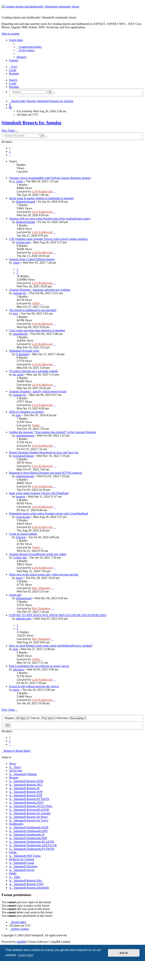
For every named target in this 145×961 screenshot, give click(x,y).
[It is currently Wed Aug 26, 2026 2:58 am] (10, 107)
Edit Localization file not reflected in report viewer (39, 666)
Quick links (16, 40)
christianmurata (25, 435)
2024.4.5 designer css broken (26, 411)
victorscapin (23, 242)
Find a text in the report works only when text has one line (43, 574)
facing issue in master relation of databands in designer (41, 198)
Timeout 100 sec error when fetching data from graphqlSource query (50, 218)
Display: (10, 718)
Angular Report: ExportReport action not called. (37, 554)
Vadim (36, 303)
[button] (10, 154)
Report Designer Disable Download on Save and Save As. (44, 452)
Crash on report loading (23, 533)
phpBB (21, 941)
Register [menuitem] (14, 73)
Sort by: (36, 718)
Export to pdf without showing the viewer (34, 686)
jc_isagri (18, 181)
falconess (18, 669)
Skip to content (10, 33)
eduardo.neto (23, 618)
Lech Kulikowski (42, 191)
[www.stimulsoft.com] (72, 9)
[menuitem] (29, 46)
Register (14, 86)
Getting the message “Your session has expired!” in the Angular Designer (52, 432)
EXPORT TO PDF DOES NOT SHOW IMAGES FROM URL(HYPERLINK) (57, 615)
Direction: (63, 718)
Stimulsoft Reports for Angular (32, 122)
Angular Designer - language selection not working (39, 289)
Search (13, 80)
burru (16, 689)
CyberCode (20, 557)
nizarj (19, 577)
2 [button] (10, 151)
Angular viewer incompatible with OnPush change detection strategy (50, 177)
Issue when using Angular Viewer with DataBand (38, 493)
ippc (15, 313)
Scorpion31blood (23, 455)
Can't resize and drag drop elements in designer (37, 330)
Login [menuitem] (12, 70)
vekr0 (16, 262)
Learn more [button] (25, 955)
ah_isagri (18, 374)
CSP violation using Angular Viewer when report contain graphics (48, 238)
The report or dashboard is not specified (32, 310)
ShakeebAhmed (25, 201)
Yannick (20, 537)
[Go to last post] (54, 191)
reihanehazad (24, 598)
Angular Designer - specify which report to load (37, 391)
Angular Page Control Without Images (32, 259)
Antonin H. (19, 293)
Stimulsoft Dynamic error (24, 350)
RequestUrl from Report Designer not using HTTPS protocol (45, 472)
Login (12, 83)
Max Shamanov (41, 588)
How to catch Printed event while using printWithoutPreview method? (51, 645)
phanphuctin (20, 333)
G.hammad (22, 354)
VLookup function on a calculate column (33, 371)
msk (18, 415)
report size (15, 594)
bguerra (20, 496)
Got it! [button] (124, 952)
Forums (13, 60)
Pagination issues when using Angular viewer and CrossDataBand (48, 513)
